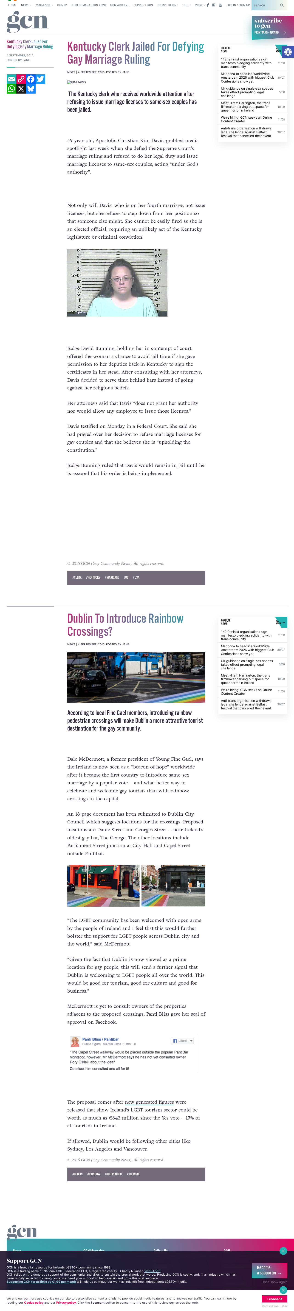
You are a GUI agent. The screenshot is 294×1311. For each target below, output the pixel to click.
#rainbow (93, 1174)
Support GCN (143, 5)
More (199, 5)
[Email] (11, 79)
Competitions (168, 5)
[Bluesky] (31, 89)
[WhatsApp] (11, 89)
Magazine (43, 5)
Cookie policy (33, 1302)
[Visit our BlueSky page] (207, 5)
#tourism (133, 1174)
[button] (288, 52)
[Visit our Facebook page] (213, 5)
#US (126, 577)
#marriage (112, 577)
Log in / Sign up (238, 5)
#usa (136, 577)
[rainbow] (136, 677)
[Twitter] (40, 79)
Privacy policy (66, 1302)
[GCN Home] (28, 22)
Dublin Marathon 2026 (88, 5)
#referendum (113, 1174)
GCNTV (62, 5)
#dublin (77, 1174)
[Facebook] (31, 79)
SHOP (186, 5)
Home (12, 5)
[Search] (282, 5)
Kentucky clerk (93, 94)
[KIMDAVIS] (136, 82)
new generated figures (149, 1102)
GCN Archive (119, 5)
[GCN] (22, 1237)
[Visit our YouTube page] (220, 5)
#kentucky (93, 577)
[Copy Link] (21, 79)
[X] (21, 89)
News (25, 5)
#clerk (77, 577)
